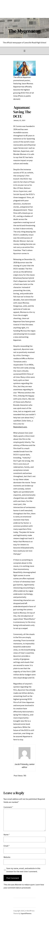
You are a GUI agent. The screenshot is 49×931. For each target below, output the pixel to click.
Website (7, 857)
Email (7, 846)
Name (7, 834)
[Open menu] (24, 50)
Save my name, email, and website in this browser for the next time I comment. (23, 870)
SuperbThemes (26, 913)
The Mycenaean (24, 31)
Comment (8, 807)
